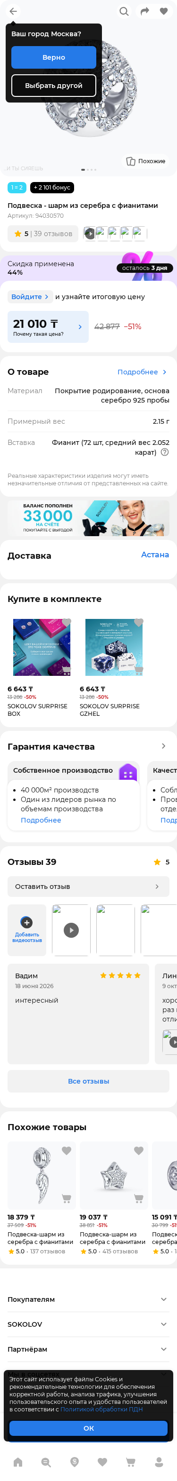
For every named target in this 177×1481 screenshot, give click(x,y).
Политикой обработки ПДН (101, 1409)
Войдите (26, 297)
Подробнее (138, 372)
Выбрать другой (54, 85)
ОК (89, 1428)
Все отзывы (89, 1081)
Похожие (152, 161)
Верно (53, 57)
